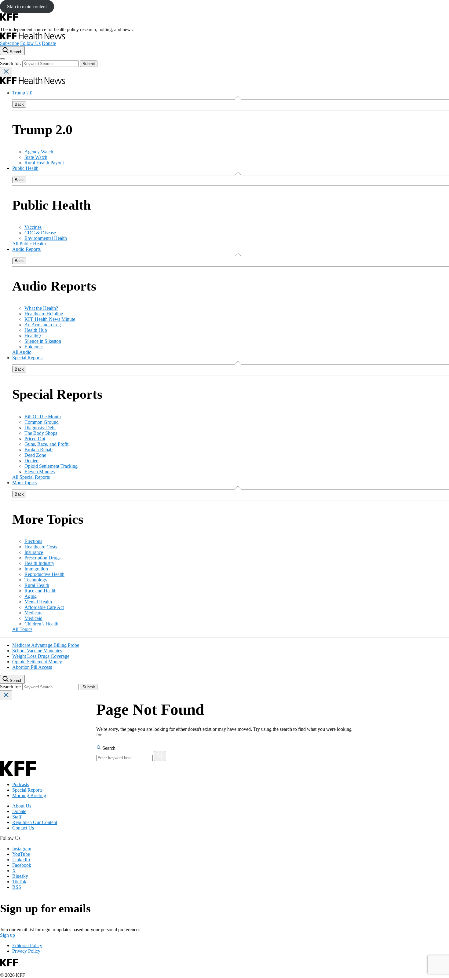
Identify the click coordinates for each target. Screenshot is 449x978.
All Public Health (29, 243)
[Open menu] (2, 59)
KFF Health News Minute (49, 319)
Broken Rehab (38, 449)
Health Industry (39, 563)
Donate (49, 43)
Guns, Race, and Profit (46, 444)
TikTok (19, 881)
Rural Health (36, 585)
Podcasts (20, 784)
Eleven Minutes (39, 471)
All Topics (22, 629)
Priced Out (34, 438)
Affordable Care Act (44, 607)
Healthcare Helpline (43, 313)
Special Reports (27, 357)
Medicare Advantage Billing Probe (45, 645)
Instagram (21, 848)
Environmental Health (45, 238)
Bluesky (20, 876)
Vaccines (33, 227)
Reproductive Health (44, 574)
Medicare (33, 612)
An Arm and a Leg (42, 324)
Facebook (21, 865)
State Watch (35, 157)
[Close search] (6, 72)
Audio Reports (26, 249)
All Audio (21, 352)
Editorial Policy (27, 945)
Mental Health (38, 601)
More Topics (24, 482)
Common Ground (41, 422)
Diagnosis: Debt (40, 427)
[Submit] (160, 756)
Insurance (33, 552)
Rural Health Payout (44, 162)
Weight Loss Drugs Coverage (40, 656)
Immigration (36, 568)
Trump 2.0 (22, 92)
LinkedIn (21, 859)
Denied (31, 460)
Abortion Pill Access (32, 667)
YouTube (21, 854)
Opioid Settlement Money (37, 661)
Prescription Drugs (42, 557)
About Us (21, 805)
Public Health (25, 168)
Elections (33, 541)
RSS (16, 887)
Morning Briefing (29, 795)
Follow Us (30, 43)
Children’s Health (41, 623)
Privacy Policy (26, 951)
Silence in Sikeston (42, 341)
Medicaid (33, 618)
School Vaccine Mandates (37, 650)
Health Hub (35, 330)
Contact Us (23, 827)
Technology (35, 579)
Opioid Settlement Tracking (51, 466)
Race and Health (40, 590)
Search (108, 748)
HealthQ (32, 335)
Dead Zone (35, 455)
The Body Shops (40, 433)
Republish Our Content (34, 822)
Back (19, 104)
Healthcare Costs (40, 546)
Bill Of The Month (42, 416)
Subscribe (9, 43)
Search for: (11, 63)
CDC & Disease (40, 232)
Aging (30, 596)
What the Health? (41, 308)
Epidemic (33, 346)
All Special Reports (31, 477)
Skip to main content (27, 6)
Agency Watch (38, 151)
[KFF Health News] (32, 37)
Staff (16, 816)
